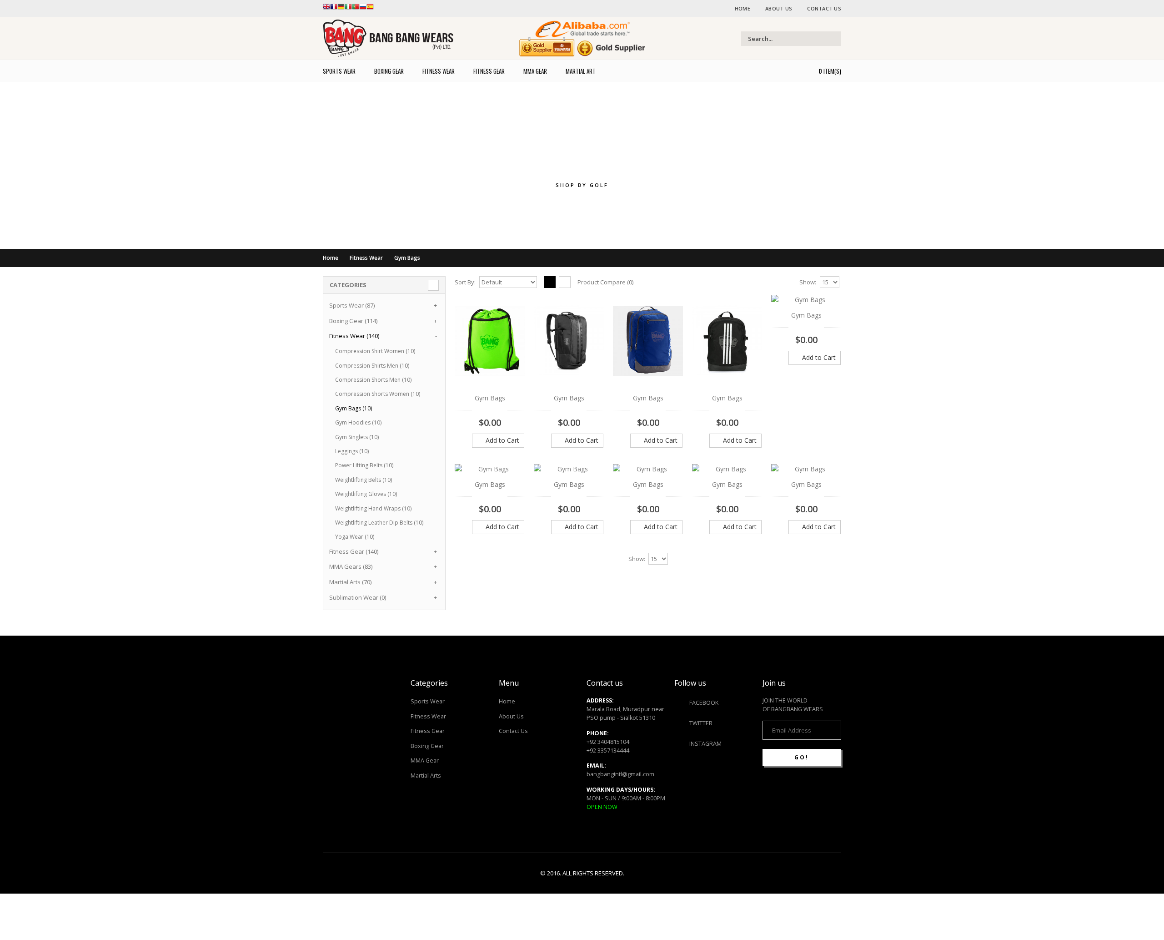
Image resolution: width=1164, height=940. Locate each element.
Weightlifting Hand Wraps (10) (373, 508)
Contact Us (824, 8)
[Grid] (550, 282)
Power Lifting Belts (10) (364, 465)
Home (742, 8)
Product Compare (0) (605, 282)
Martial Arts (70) (350, 582)
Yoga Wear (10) (354, 537)
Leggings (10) (352, 451)
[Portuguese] (355, 8)
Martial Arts (426, 775)
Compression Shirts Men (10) (372, 365)
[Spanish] (370, 8)
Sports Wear (428, 701)
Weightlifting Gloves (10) (366, 494)
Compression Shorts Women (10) (377, 394)
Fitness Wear (366, 258)
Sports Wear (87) (352, 305)
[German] (341, 8)
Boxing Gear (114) (353, 321)
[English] (326, 8)
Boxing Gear (427, 746)
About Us (778, 8)
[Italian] (348, 8)
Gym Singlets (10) (357, 437)
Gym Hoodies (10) (358, 422)
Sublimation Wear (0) (357, 597)
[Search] (833, 38)
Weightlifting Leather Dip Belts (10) (379, 522)
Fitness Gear (428, 731)
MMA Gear (425, 760)
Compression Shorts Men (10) (373, 380)
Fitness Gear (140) (353, 551)
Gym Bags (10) (353, 408)
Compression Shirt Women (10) (375, 351)
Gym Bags (407, 258)
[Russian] (362, 8)
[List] (565, 282)
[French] (333, 8)
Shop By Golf (582, 185)
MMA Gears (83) (350, 566)
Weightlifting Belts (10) (363, 480)
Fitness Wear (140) (354, 336)
